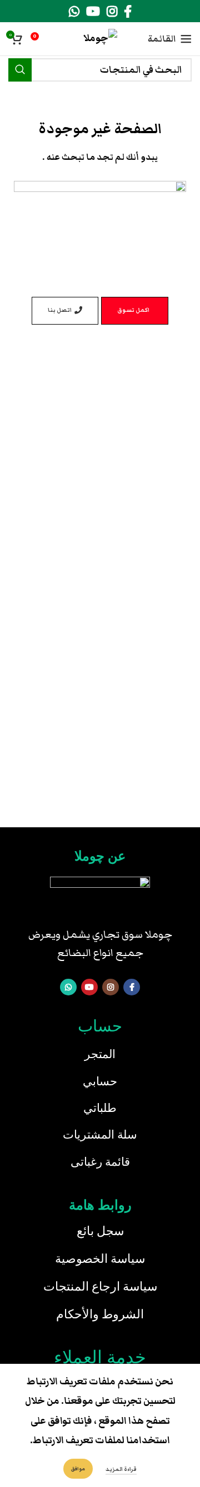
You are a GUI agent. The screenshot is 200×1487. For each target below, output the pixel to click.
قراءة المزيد (121, 1469)
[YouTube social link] (93, 11)
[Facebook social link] (128, 11)
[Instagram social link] (112, 11)
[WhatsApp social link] (74, 11)
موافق (78, 1469)
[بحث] (20, 70)
